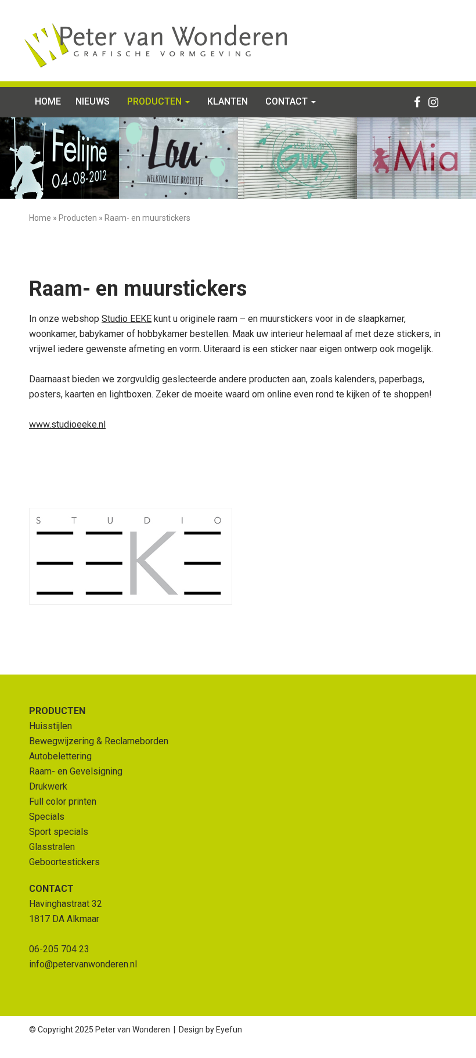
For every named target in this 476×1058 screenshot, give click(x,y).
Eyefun (229, 1029)
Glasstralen (52, 846)
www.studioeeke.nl (67, 424)
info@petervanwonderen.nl (83, 964)
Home (48, 101)
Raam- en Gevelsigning (75, 771)
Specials (46, 816)
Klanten (227, 101)
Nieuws (92, 101)
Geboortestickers (64, 861)
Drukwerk (48, 786)
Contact (287, 101)
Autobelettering (60, 756)
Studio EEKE (127, 318)
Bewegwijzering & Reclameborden (98, 741)
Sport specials (58, 831)
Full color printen (62, 801)
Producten (155, 101)
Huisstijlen (50, 725)
